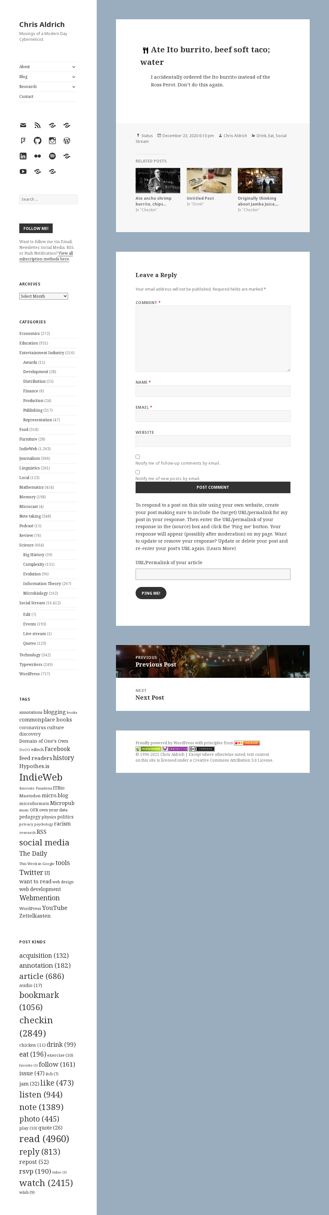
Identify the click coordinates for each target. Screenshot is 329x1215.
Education (28, 343)
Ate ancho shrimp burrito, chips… (154, 201)
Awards (30, 362)
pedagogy (29, 817)
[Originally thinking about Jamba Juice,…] (260, 180)
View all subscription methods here (46, 256)
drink (61, 1044)
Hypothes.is (34, 766)
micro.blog (55, 795)
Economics (29, 333)
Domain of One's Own (43, 741)
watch (46, 1183)
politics (65, 817)
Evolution (32, 574)
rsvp (35, 1171)
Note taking (30, 516)
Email (144, 407)
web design (63, 882)
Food (23, 429)
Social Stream (32, 603)
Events (29, 624)
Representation (37, 420)
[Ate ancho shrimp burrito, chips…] (158, 180)
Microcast (28, 506)
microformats (34, 803)
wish (27, 1192)
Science (26, 545)
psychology (43, 824)
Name (143, 382)
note (41, 1107)
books (72, 712)
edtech (37, 749)
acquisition (44, 955)
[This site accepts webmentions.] (175, 749)
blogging (54, 711)
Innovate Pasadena (35, 788)
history (63, 757)
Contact (26, 96)
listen (41, 1094)
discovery (30, 734)
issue (32, 1073)
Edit (27, 614)
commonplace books (45, 719)
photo (39, 1119)
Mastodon (30, 796)
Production (33, 400)
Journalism (29, 458)
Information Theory (42, 583)
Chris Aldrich (42, 24)
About (24, 66)
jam (29, 1083)
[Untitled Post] (209, 180)
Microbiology (35, 593)
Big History (33, 554)
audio (30, 985)
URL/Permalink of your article (169, 562)
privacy (26, 824)
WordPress (29, 674)
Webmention (39, 897)
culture (55, 727)
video (59, 1172)
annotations (30, 712)
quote (50, 1127)
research (27, 832)
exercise (60, 1055)
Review (26, 535)
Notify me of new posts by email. (168, 478)
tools (63, 862)
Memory (27, 497)
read (44, 1138)
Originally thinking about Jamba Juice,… (258, 201)
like (57, 1083)
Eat (271, 135)
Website (145, 432)
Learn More (221, 548)
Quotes (29, 643)
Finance (30, 391)
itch (52, 1074)
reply (39, 1151)
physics (48, 817)
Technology (29, 655)
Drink (261, 135)
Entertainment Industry (41, 352)
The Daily (33, 853)
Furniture (28, 439)
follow (57, 1064)
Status (147, 135)
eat (32, 1054)
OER (34, 810)
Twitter (31, 872)
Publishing (32, 410)
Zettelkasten (35, 915)
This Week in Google (37, 863)
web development (40, 889)
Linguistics (29, 468)
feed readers (35, 758)
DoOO (24, 749)
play (28, 1128)
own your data (53, 810)
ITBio (59, 788)
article (41, 976)
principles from (219, 743)
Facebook (57, 749)
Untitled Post (200, 198)
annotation (45, 965)
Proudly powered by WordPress (165, 743)
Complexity (33, 564)
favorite (28, 1065)
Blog (23, 76)
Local (24, 477)
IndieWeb (28, 448)
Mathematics (31, 487)
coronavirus (32, 727)
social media (44, 842)
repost (34, 1162)
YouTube (54, 908)
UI (47, 873)
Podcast (26, 526)
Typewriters (30, 664)
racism (62, 823)
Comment (148, 302)
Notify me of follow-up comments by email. (178, 463)
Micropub (62, 803)
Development (35, 371)
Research (28, 86)
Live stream (34, 633)
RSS (42, 831)
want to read (35, 881)
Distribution (34, 381)
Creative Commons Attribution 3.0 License (232, 760)
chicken (32, 1045)
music (24, 810)
